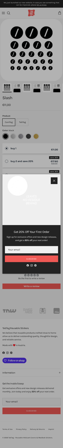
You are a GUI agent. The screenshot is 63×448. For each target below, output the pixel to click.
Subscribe (31, 259)
